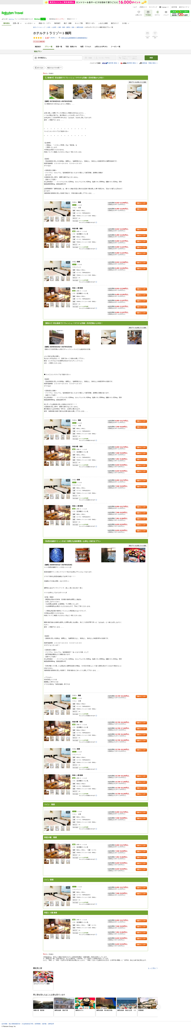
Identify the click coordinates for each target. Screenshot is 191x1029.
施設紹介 (38, 46)
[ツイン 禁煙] (57, 268)
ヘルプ (135, 7)
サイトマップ (153, 7)
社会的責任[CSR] (27, 1024)
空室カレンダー (141, 203)
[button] (69, 209)
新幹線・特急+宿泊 (149, 63)
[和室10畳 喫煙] (57, 235)
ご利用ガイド (143, 7)
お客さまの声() (101, 46)
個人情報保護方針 (14, 1024)
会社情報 (4, 1024)
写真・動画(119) (71, 46)
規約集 (44, 1024)
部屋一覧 (59, 46)
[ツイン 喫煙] (57, 208)
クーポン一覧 (115, 46)
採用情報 (38, 1024)
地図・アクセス (85, 46)
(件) (52, 37)
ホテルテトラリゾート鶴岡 (52, 33)
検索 (151, 58)
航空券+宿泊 (112, 63)
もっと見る (152, 968)
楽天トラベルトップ (39, 27)
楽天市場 (174, 7)
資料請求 (51, 1024)
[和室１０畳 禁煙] (57, 294)
